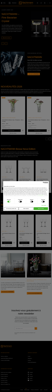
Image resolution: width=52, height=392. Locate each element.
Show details (43, 205)
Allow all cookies (41, 208)
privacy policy (40, 195)
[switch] (20, 201)
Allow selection (26, 208)
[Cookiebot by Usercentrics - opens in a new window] (43, 182)
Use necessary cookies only (11, 208)
